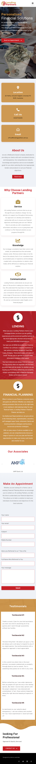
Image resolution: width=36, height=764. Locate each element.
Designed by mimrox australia (11, 757)
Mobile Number (6, 540)
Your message (6, 568)
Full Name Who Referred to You (12, 559)
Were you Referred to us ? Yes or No (13, 551)
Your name (5, 515)
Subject (4, 532)
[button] (2, 464)
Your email (5, 523)
